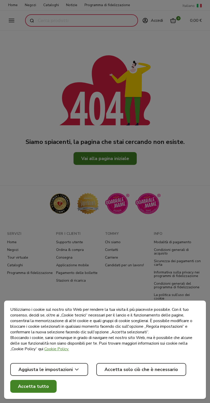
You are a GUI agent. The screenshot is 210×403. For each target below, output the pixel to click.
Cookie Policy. (56, 349)
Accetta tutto (33, 386)
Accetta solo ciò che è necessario (141, 369)
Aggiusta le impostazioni (45, 369)
